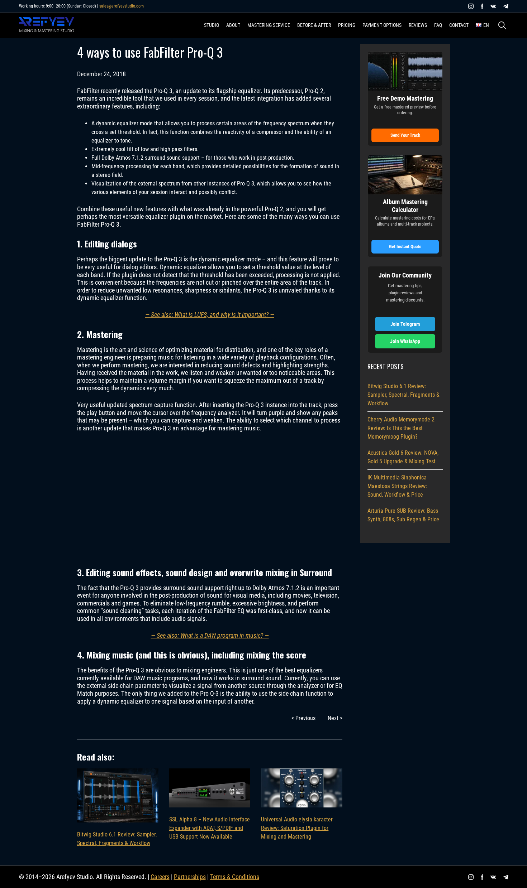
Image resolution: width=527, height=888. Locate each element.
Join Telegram (405, 324)
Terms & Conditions (234, 876)
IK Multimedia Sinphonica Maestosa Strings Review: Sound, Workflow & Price (397, 486)
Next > (335, 718)
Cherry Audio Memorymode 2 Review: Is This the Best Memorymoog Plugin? (401, 428)
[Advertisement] (209, 499)
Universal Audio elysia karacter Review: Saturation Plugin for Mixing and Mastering (297, 828)
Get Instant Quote (405, 246)
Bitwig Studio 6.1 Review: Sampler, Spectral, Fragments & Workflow (117, 838)
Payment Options (382, 25)
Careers (160, 876)
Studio (211, 25)
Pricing (346, 25)
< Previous (303, 718)
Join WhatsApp (405, 341)
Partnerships (190, 876)
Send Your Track (405, 135)
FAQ (438, 25)
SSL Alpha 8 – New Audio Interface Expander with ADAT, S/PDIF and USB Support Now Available (209, 828)
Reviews (418, 25)
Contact (459, 25)
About (233, 25)
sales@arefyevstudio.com (121, 6)
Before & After (314, 25)
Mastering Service (268, 25)
